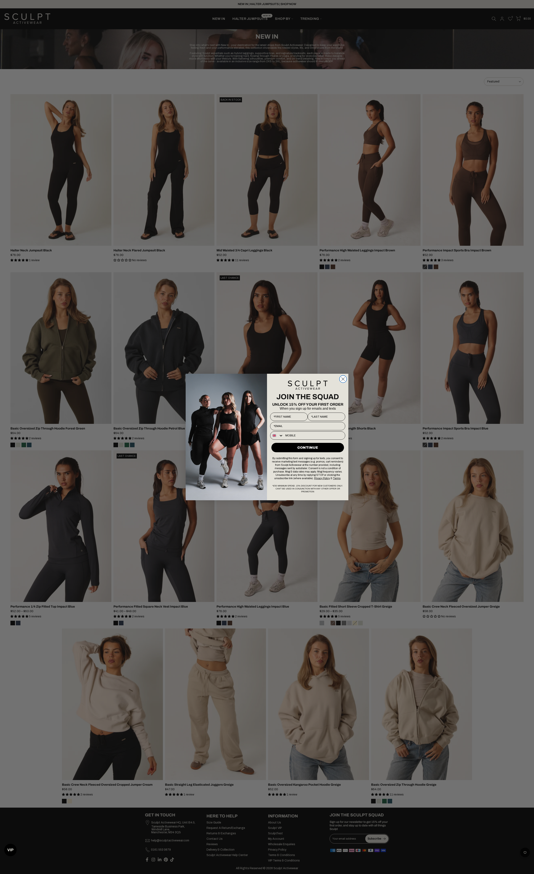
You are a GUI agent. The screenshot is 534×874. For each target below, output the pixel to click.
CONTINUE (307, 448)
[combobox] (276, 436)
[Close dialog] (343, 379)
